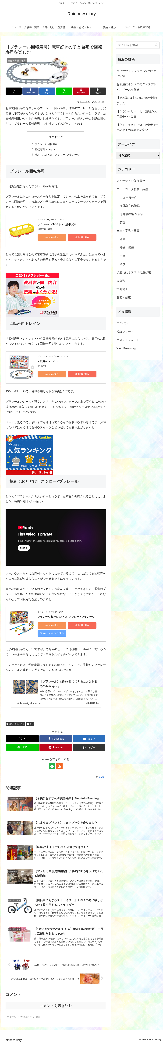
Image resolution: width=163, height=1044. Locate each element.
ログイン (122, 323)
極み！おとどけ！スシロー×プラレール (57, 154)
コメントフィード (128, 340)
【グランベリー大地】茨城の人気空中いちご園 (137, 114)
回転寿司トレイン (45, 149)
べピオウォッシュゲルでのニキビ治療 (137, 73)
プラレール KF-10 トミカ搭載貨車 (57, 224)
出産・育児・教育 (16, 724)
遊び (31, 724)
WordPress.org (126, 348)
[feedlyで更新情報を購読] (52, 766)
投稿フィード (125, 331)
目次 (51, 137)
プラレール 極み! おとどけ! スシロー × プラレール (66, 616)
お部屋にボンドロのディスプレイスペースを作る (137, 87)
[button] (98, 91)
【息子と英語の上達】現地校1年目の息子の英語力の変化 (137, 127)
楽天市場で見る (82, 237)
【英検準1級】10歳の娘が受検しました (138, 100)
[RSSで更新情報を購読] (59, 766)
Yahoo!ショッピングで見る (52, 633)
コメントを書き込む (55, 1006)
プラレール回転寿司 (46, 144)
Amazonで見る (52, 237)
